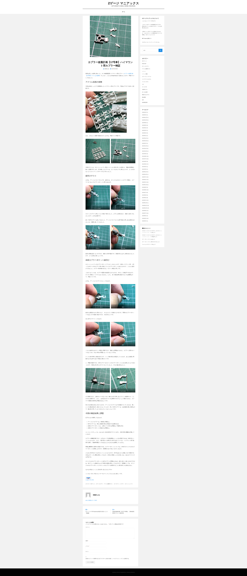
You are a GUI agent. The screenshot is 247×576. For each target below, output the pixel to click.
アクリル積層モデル (108, 483)
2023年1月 (144, 135)
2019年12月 (144, 184)
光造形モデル (144, 89)
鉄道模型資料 (144, 102)
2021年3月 (144, 169)
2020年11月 (144, 171)
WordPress (133, 572)
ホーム (123, 11)
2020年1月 (144, 182)
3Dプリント (93, 483)
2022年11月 (144, 138)
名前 (87, 540)
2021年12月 (144, 145)
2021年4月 (144, 166)
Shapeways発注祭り (146, 244)
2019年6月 (144, 195)
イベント (144, 71)
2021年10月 (144, 151)
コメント (88, 527)
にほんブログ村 (90, 480)
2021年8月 (144, 156)
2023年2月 (144, 132)
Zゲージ (117, 483)
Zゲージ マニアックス (123, 3)
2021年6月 (144, 161)
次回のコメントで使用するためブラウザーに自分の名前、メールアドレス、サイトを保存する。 (108, 558)
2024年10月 (144, 120)
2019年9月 (144, 187)
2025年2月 (144, 114)
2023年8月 (144, 122)
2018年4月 (144, 218)
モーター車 (144, 86)
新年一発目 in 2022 (146, 239)
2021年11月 (144, 148)
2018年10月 (144, 208)
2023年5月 (144, 125)
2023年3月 (144, 130)
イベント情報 (144, 73)
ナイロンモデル (145, 81)
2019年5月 (144, 197)
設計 (143, 99)
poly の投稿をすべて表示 (91, 500)
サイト (87, 551)
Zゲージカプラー (99, 483)
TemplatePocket (123, 572)
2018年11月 (144, 205)
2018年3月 (144, 220)
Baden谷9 (144, 63)
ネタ (143, 84)
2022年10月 (144, 140)
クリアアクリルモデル (146, 79)
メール (87, 546)
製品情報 (144, 97)
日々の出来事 (144, 92)
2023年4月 (144, 127)
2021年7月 (144, 158)
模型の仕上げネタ (145, 94)
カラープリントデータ (146, 76)
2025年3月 (144, 112)
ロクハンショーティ (129, 483)
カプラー (122, 483)
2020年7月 (144, 176)
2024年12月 (144, 117)
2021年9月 (144, 153)
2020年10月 (144, 174)
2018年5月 (144, 215)
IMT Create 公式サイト (147, 38)
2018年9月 (144, 210)
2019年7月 (144, 192)
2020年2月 (144, 179)
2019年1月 (144, 200)
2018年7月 (144, 213)
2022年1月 (144, 143)
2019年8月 (144, 189)
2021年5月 (144, 164)
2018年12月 (144, 202)
